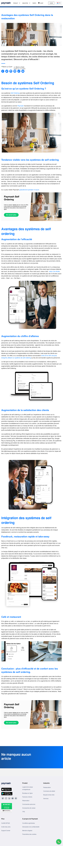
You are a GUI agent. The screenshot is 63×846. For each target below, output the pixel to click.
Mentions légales (27, 830)
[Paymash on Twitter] (2, 798)
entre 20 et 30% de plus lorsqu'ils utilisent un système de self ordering (29, 356)
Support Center (5, 830)
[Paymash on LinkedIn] (9, 798)
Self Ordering (15, 93)
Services (45, 798)
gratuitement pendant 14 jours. (29, 190)
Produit (15, 3)
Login (51, 3)
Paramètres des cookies (29, 834)
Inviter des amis (5, 827)
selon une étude (54, 271)
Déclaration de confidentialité (30, 827)
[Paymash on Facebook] (6, 798)
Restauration (47, 787)
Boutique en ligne (27, 793)
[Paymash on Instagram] (15, 798)
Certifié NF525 (5, 823)
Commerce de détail (49, 791)
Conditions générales (28, 823)
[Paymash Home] (7, 3)
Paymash (21, 106)
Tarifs (34, 3)
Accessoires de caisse (28, 808)
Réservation (25, 800)
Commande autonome (28, 804)
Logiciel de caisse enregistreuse (27, 788)
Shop (41, 3)
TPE (23, 812)
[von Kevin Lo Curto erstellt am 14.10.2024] (7, 66)
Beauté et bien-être (48, 795)
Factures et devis (27, 797)
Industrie (25, 3)
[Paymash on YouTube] (12, 798)
